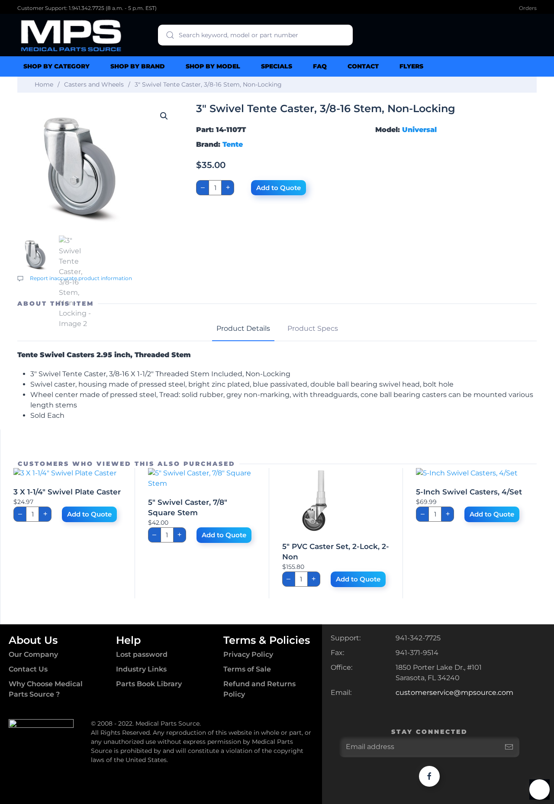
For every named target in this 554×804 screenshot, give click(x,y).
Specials (276, 66)
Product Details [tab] (243, 328)
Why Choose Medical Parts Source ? (46, 689)
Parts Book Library (149, 684)
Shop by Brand (137, 66)
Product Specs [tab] (312, 328)
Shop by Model (213, 66)
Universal (419, 130)
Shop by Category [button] (56, 66)
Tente (232, 144)
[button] (164, 116)
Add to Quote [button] (89, 514)
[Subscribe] (509, 746)
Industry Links (141, 669)
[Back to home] (71, 35)
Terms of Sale (247, 669)
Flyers (411, 66)
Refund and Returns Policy (259, 689)
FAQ (320, 66)
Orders (528, 8)
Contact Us (28, 669)
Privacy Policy (248, 654)
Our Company (33, 654)
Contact (363, 66)
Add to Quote (278, 188)
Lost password (141, 654)
